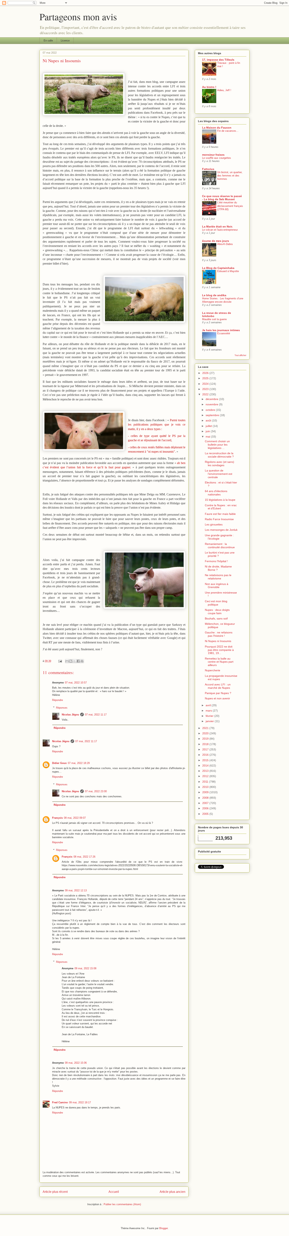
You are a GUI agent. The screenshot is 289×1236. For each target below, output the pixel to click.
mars (209, 710)
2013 (205, 770)
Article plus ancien (172, 1191)
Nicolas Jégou (70, 714)
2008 (205, 797)
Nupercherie (212, 670)
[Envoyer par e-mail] (67, 661)
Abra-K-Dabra (225, 244)
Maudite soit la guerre (214, 319)
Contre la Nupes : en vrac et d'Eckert (221, 507)
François (57, 817)
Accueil (114, 1191)
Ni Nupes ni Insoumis (218, 641)
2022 (205, 394)
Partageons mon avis (78, 16)
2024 (205, 383)
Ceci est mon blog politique (216, 603)
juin (208, 431)
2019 (205, 738)
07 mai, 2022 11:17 (96, 714)
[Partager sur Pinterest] (82, 661)
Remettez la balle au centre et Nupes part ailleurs (219, 662)
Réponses (61, 707)
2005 (205, 813)
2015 (205, 760)
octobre (211, 409)
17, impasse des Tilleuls (218, 59)
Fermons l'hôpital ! (216, 561)
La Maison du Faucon (216, 127)
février (210, 715)
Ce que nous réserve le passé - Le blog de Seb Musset (222, 198)
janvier (210, 721)
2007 (205, 803)
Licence (65, 40)
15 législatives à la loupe (220, 499)
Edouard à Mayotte (228, 271)
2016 (205, 754)
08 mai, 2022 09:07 (75, 817)
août (209, 420)
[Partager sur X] (74, 661)
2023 (205, 389)
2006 (205, 808)
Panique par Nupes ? (218, 693)
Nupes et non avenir (217, 698)
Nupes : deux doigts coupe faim (217, 611)
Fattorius (208, 169)
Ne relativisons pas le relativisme (218, 577)
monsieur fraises (213, 154)
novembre (212, 404)
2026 (205, 373)
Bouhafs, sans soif (216, 618)
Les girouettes (214, 524)
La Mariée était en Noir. (217, 226)
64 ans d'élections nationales (216, 493)
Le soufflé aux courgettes (216, 157)
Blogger (163, 1228)
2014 (205, 765)
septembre (213, 415)
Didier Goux (59, 763)
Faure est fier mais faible (220, 513)
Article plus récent (55, 1191)
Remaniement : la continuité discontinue (220, 545)
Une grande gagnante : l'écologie (219, 537)
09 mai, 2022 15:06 (76, 1062)
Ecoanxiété (223, 333)
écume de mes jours (215, 240)
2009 (205, 792)
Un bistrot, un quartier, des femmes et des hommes (229, 176)
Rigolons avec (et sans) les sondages (219, 463)
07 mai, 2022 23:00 (96, 791)
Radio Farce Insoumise (219, 519)
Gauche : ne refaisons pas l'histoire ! (218, 634)
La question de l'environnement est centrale (218, 474)
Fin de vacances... (227, 130)
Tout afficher (240, 355)
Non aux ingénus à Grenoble (216, 585)
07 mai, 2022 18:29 (79, 763)
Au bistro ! (209, 87)
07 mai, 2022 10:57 (76, 682)
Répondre (57, 700)
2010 (205, 786)
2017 (205, 749)
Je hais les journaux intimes (221, 330)
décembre (212, 399)
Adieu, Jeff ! (224, 90)
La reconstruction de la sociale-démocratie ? (219, 455)
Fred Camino (60, 1102)
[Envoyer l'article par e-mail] (60, 661)
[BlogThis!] (71, 661)
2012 (205, 776)
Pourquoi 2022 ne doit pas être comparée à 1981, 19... (219, 650)
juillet (209, 426)
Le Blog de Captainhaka (218, 267)
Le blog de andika (214, 295)
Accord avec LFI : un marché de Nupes (218, 686)
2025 (205, 378)
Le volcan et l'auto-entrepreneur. (220, 229)
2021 (205, 728)
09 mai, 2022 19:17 (80, 1102)
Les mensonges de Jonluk (221, 529)
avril (209, 705)
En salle (48, 40)
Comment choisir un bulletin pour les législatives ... (217, 444)
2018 (205, 744)
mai (208, 436)
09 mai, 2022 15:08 (85, 968)
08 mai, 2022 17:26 (84, 856)
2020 (205, 733)
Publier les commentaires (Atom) (122, 1204)
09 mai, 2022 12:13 (76, 890)
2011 (205, 781)
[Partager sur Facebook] (78, 661)
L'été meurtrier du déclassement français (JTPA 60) (230, 206)
